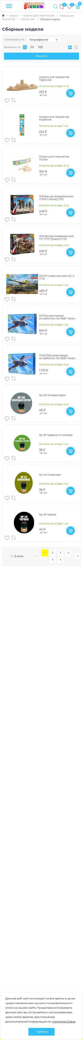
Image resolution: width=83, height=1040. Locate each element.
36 (32, 47)
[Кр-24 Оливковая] (22, 483)
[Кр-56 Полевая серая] (22, 403)
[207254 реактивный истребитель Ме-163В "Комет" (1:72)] (22, 324)
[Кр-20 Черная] (22, 523)
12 (25, 47)
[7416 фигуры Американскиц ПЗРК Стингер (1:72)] (22, 205)
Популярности (38, 39)
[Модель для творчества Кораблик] (22, 125)
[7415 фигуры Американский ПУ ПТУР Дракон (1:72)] (22, 244)
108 (40, 47)
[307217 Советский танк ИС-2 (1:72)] (22, 284)
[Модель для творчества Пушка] (22, 165)
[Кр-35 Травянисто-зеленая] (22, 443)
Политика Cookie (63, 1021)
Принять (42, 1031)
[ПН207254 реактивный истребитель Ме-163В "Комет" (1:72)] (22, 364)
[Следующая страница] (77, 556)
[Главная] (3, 15)
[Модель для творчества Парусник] (22, 85)
